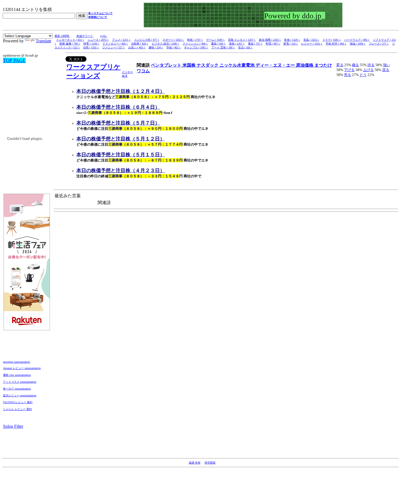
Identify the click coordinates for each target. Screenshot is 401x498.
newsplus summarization (16, 361)
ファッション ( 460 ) (195, 43)
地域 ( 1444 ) (358, 43)
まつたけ (323, 65)
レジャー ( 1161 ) (311, 43)
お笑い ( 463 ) (136, 47)
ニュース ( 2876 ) (98, 39)
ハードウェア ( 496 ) (357, 39)
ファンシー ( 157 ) (113, 47)
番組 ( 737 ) (255, 43)
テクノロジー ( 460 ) (115, 43)
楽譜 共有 (194, 462)
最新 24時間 (62, 35)
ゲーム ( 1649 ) (215, 39)
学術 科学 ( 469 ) (336, 43)
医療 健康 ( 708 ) (69, 43)
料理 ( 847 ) (273, 43)
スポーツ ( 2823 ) (173, 39)
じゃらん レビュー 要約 (17, 409)
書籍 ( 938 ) (218, 43)
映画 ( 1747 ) (195, 39)
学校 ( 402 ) (173, 47)
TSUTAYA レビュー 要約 (17, 402)
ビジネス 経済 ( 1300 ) (165, 43)
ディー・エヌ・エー (276, 65)
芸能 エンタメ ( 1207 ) (242, 39)
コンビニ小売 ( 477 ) (146, 39)
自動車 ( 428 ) (139, 43)
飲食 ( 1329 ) (292, 39)
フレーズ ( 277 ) (379, 43)
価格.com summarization (17, 374)
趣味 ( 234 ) (156, 47)
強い (386, 65)
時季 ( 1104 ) (91, 43)
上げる (368, 70)
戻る (385, 70)
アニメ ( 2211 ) (121, 39)
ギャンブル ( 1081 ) (196, 47)
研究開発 (210, 462)
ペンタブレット (166, 65)
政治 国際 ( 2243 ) (270, 39)
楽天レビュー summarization (19, 395)
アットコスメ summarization (19, 381)
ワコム (143, 71)
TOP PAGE (14, 60)
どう (363, 75)
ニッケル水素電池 (238, 65)
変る (339, 65)
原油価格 (305, 65)
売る (347, 75)
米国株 (189, 65)
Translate (43, 41)
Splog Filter (13, 426)
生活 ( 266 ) (245, 47)
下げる (349, 70)
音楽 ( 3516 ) (311, 39)
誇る (371, 65)
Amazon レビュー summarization (22, 368)
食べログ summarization (17, 388)
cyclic (103, 35)
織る (355, 65)
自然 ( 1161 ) (91, 47)
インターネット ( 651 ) (70, 39)
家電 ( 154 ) (290, 43)
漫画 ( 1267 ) (237, 43)
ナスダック (208, 65)
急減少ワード (85, 35)
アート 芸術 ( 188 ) (223, 47)
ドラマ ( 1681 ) (331, 39)
